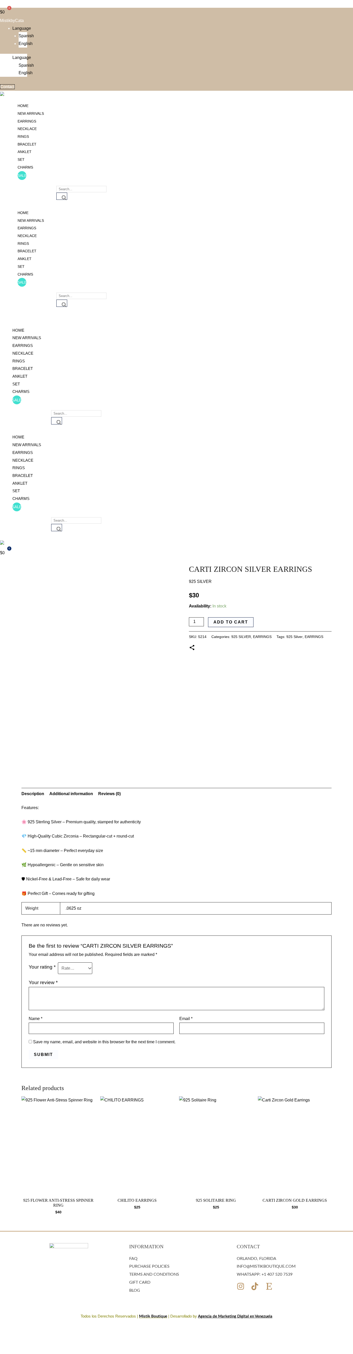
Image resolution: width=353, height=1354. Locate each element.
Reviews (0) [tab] (109, 794)
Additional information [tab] (71, 794)
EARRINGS (27, 121)
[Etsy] (269, 1286)
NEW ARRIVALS (31, 113)
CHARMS (25, 167)
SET (21, 159)
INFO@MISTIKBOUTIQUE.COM (266, 1266)
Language (21, 28)
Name (35, 1018)
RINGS (23, 136)
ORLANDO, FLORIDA (256, 1259)
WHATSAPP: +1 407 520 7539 (265, 1274)
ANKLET (25, 152)
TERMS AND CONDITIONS (154, 1274)
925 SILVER (241, 637)
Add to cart (230, 622)
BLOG (134, 1290)
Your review (43, 982)
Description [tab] (32, 794)
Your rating (42, 967)
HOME (23, 106)
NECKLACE (27, 129)
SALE (22, 175)
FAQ (133, 1259)
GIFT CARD (139, 1282)
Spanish (26, 36)
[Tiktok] (255, 1286)
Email (186, 1018)
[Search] (61, 196)
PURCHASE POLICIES (149, 1266)
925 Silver (294, 637)
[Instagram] (240, 1286)
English (26, 43)
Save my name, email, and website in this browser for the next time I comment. (104, 1042)
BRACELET (27, 144)
